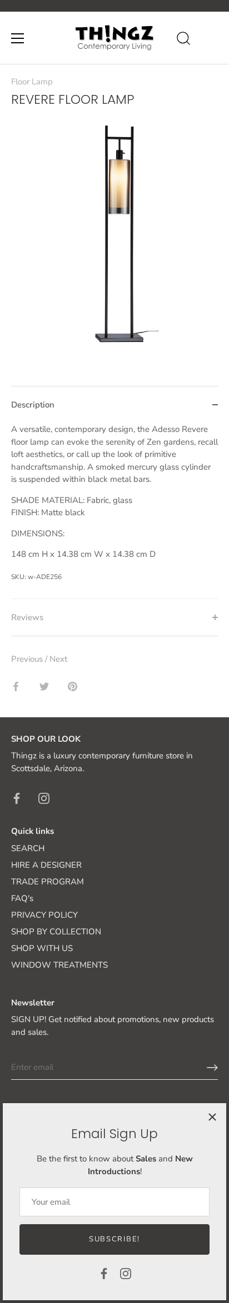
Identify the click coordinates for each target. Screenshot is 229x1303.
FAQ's (22, 898)
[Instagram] (125, 1273)
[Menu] (18, 38)
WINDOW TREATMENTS (59, 964)
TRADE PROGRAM (47, 881)
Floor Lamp (32, 81)
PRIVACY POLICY (44, 914)
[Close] (212, 1117)
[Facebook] (103, 1273)
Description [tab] (32, 404)
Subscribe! (114, 1239)
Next (58, 659)
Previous (28, 659)
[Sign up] (212, 1067)
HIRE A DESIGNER (46, 865)
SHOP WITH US (42, 948)
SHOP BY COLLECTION (56, 931)
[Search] (183, 40)
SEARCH (27, 848)
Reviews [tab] (27, 617)
